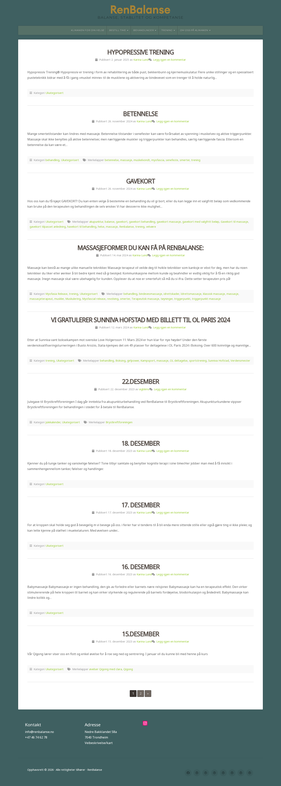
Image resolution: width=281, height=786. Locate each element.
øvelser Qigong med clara (105, 669)
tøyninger (167, 299)
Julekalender (52, 422)
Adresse (93, 725)
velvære (151, 226)
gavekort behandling (142, 221)
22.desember (140, 381)
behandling (52, 160)
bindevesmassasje (150, 294)
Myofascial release (94, 299)
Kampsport (147, 360)
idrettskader (171, 294)
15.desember (140, 634)
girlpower (133, 360)
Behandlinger (143, 30)
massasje (126, 160)
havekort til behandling (81, 226)
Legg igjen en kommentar (169, 59)
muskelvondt (142, 160)
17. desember (140, 505)
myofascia (157, 160)
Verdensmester (240, 360)
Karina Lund (141, 59)
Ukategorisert (54, 93)
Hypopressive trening (140, 52)
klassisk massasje (214, 294)
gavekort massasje (169, 221)
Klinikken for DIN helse (87, 30)
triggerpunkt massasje (206, 299)
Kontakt (33, 725)
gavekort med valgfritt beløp (200, 221)
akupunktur (96, 221)
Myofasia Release (56, 294)
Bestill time (117, 30)
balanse (110, 221)
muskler (59, 299)
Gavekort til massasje (234, 221)
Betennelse (140, 114)
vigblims (144, 389)
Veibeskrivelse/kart (99, 743)
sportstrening (198, 360)
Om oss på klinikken (194, 30)
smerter (185, 160)
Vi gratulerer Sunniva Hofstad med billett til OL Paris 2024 (140, 320)
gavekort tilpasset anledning (48, 226)
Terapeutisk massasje (145, 299)
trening (195, 160)
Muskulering (73, 299)
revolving (113, 299)
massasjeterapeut (41, 299)
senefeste (172, 160)
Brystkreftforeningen (119, 422)
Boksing (120, 360)
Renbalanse (126, 226)
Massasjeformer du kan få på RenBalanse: (140, 247)
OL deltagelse (179, 360)
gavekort (122, 221)
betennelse (112, 160)
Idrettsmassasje (191, 294)
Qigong (128, 669)
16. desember (140, 567)
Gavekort (140, 181)
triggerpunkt (182, 299)
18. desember (140, 443)
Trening (167, 30)
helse (101, 226)
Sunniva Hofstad (218, 360)
